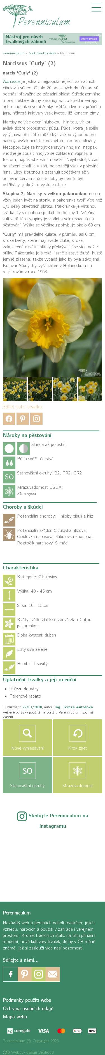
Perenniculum (14, 53)
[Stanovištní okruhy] (27, 770)
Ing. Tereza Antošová (74, 707)
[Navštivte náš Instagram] (39, 974)
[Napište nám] (53, 974)
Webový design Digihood (32, 1052)
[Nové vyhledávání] (27, 733)
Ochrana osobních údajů (28, 1008)
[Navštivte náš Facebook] (11, 974)
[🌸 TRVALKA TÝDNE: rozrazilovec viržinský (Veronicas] (22, 861)
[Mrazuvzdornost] (77, 770)
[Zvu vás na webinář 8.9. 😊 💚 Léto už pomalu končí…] (52, 843)
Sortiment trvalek (42, 53)
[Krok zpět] (77, 733)
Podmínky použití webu (27, 1000)
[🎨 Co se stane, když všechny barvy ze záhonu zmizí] (83, 861)
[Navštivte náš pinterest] (25, 974)
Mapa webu (15, 1017)
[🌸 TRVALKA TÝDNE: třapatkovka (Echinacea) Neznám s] (22, 879)
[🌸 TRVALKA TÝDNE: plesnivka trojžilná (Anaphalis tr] (83, 843)
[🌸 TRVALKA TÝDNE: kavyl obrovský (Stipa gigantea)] (52, 861)
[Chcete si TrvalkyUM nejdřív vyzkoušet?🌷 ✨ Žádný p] (22, 843)
